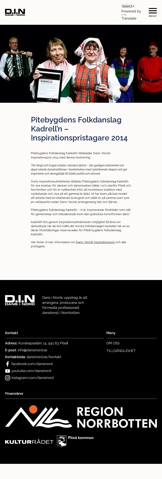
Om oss (112, 343)
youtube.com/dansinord (31, 371)
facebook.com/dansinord (32, 364)
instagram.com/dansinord (32, 378)
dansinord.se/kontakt (44, 357)
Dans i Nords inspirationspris (95, 242)
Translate (128, 18)
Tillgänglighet (121, 351)
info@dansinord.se (32, 350)
